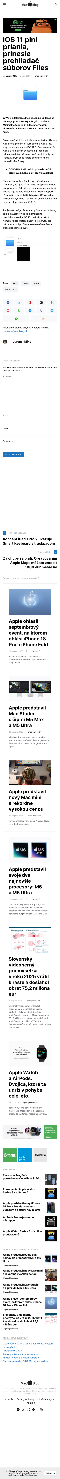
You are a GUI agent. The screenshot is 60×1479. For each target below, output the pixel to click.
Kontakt (31, 1402)
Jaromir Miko (11, 76)
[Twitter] (23, 1409)
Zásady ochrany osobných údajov (35, 1399)
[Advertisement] (30, 494)
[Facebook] (18, 1409)
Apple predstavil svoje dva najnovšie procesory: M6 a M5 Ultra (27, 880)
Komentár (7, 376)
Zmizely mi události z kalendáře (20, 1354)
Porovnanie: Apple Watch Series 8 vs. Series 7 (19, 1191)
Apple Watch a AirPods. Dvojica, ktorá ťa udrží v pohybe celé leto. (27, 1084)
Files (15, 283)
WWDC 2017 (10, 289)
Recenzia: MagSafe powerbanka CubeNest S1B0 (21, 1177)
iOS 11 (36, 283)
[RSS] (41, 1409)
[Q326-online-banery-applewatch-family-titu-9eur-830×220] (30, 1131)
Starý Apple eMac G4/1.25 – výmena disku (26, 1361)
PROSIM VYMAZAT (13, 1350)
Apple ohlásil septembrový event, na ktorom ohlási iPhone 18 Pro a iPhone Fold (28, 632)
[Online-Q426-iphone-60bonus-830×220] (30, 25)
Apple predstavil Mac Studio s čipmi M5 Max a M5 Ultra (27, 716)
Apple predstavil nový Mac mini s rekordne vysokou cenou (27, 800)
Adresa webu (8, 441)
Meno (5, 415)
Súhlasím (50, 1473)
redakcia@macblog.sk (15, 331)
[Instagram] (28, 1409)
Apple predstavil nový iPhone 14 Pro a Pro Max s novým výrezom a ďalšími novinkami (21, 1206)
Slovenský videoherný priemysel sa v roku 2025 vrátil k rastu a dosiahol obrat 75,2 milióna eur (29, 976)
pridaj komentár (41, 76)
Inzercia (9, 1399)
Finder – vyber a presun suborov (21, 1357)
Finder (25, 283)
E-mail (5, 428)
